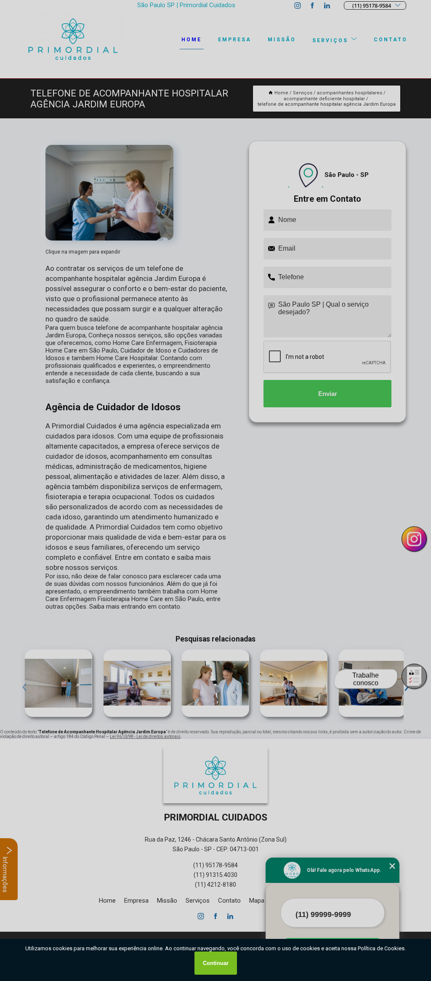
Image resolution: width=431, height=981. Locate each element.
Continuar (216, 963)
